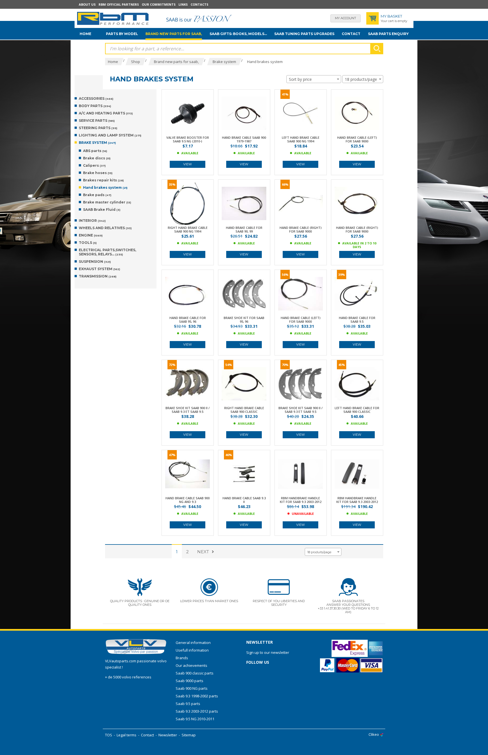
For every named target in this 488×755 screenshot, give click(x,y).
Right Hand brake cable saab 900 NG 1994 (188, 229)
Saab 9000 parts (189, 680)
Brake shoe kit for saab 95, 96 (244, 319)
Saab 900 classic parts (194, 673)
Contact (351, 34)
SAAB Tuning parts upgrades (304, 34)
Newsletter (167, 734)
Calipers (94, 165)
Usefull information (192, 650)
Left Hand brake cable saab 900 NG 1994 (300, 139)
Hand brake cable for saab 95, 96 (187, 319)
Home (85, 34)
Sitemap (189, 734)
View (187, 164)
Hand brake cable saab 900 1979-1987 (244, 139)
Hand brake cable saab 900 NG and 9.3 (187, 500)
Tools (88, 242)
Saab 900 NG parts (192, 688)
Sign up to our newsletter (267, 652)
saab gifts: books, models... (238, 34)
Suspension (95, 261)
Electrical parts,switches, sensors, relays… (107, 252)
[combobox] (313, 79)
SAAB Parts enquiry (388, 34)
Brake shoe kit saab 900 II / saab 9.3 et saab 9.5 (187, 409)
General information (193, 642)
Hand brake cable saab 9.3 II (244, 500)
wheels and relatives (105, 228)
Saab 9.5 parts (188, 703)
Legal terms (126, 734)
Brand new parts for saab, (173, 34)
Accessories (96, 98)
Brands (182, 657)
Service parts (97, 120)
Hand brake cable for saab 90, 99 (244, 229)
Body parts (95, 106)
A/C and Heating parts (106, 113)
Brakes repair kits (103, 180)
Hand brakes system (105, 187)
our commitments (159, 4)
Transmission (97, 276)
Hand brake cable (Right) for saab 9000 (301, 229)
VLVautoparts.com (120, 660)
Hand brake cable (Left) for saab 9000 (357, 139)
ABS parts (95, 151)
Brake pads (97, 195)
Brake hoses (97, 173)
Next (203, 551)
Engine (91, 235)
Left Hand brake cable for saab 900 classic (357, 409)
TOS (108, 734)
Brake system (97, 142)
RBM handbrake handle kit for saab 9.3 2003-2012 (300, 500)
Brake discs (96, 158)
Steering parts (98, 128)
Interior (92, 220)
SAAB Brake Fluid (101, 209)
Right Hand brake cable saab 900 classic (244, 409)
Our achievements (191, 665)
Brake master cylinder (107, 202)
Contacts (199, 4)
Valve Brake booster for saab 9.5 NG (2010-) (187, 139)
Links (183, 4)
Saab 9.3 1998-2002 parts (197, 695)
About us (87, 4)
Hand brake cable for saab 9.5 (357, 319)
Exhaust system (99, 269)
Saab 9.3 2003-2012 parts (197, 711)
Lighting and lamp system (110, 135)
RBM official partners (119, 4)
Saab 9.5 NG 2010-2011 (195, 718)
